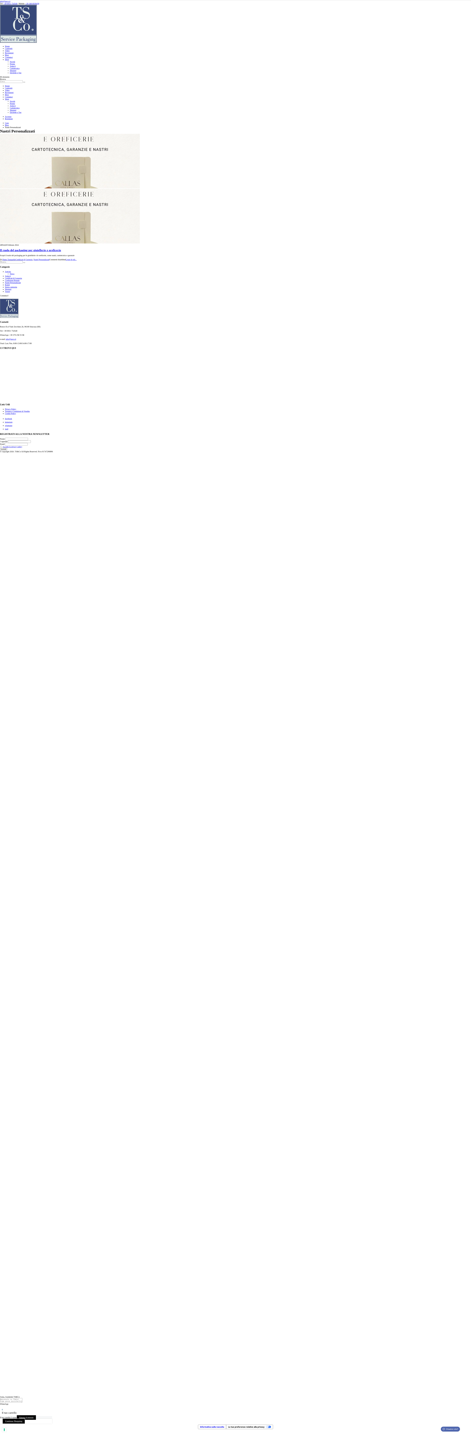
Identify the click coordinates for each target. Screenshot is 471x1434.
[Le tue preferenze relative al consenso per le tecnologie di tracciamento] (4, 1429)
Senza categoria (11, 287)
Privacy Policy (10, 409)
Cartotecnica (15, 68)
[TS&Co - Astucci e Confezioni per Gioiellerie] (18, 42)
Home (7, 46)
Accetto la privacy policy (12, 447)
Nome (2, 439)
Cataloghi (8, 48)
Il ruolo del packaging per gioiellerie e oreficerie (30, 250)
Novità (12, 62)
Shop (7, 60)
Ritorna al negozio (26, 1417)
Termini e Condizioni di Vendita (17, 411)
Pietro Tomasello (8, 260)
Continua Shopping (13, 1421)
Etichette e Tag (15, 73)
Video (7, 51)
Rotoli (7, 285)
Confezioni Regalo (12, 280)
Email (2, 444)
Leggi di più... (71, 260)
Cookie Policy (10, 414)
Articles (8, 272)
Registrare (9, 119)
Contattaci (9, 57)
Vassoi (7, 291)
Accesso (8, 117)
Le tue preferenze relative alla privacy (246, 1427)
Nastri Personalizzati (41, 260)
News (12, 274)
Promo (12, 64)
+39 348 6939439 (32, 4)
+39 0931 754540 (10, 4)
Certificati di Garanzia (24, 260)
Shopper (13, 71)
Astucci (13, 66)
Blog (7, 55)
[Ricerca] (24, 82)
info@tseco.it (5, 1)
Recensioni (9, 53)
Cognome (4, 441)
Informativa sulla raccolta (212, 1427)
